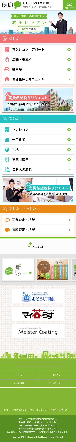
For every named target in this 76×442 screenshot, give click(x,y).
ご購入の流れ (22, 169)
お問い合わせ (69, 8)
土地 (61, 410)
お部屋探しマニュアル (28, 79)
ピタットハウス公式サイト (16, 410)
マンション (41, 410)
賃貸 (32, 410)
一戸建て (53, 410)
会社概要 (20, 383)
